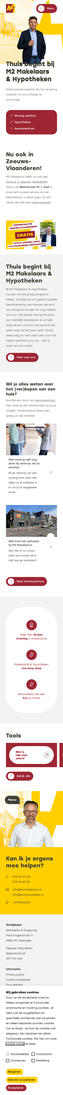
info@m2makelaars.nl (27, 889)
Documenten (14, 984)
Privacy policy (15, 974)
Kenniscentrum (45, 400)
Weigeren (14, 1071)
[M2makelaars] (10, 8)
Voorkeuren (18, 1060)
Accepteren (15, 1087)
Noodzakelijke (19, 1054)
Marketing (42, 1060)
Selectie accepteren (21, 1079)
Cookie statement (18, 979)
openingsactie (40, 202)
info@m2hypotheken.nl (27, 894)
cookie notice (15, 1043)
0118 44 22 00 (21, 876)
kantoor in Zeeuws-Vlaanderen (26, 181)
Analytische (44, 1054)
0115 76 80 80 (21, 881)
